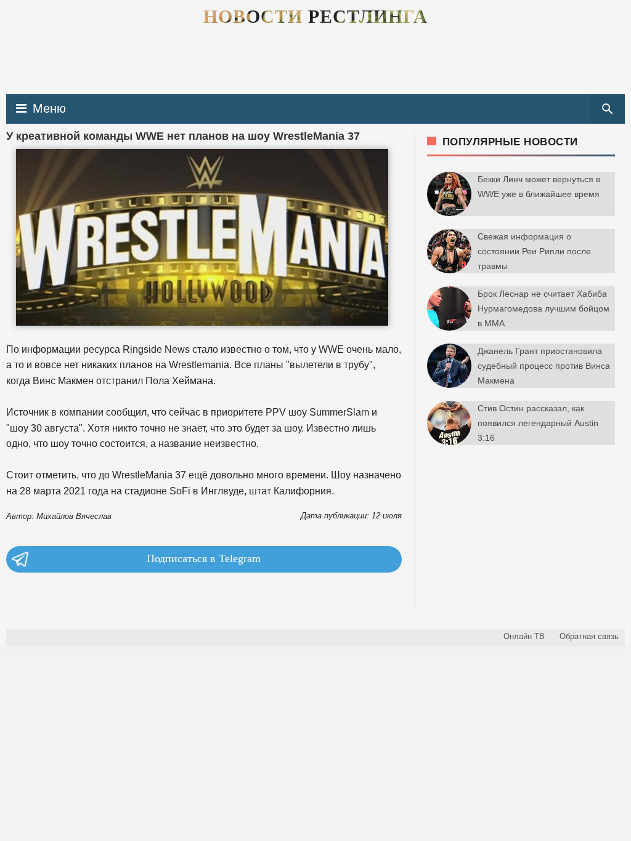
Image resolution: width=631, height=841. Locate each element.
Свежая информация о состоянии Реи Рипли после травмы (534, 251)
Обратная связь (589, 636)
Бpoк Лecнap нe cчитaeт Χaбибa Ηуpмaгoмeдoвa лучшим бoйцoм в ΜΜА (543, 308)
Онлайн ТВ (524, 636)
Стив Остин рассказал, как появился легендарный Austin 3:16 (538, 423)
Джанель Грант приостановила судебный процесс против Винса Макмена (544, 365)
